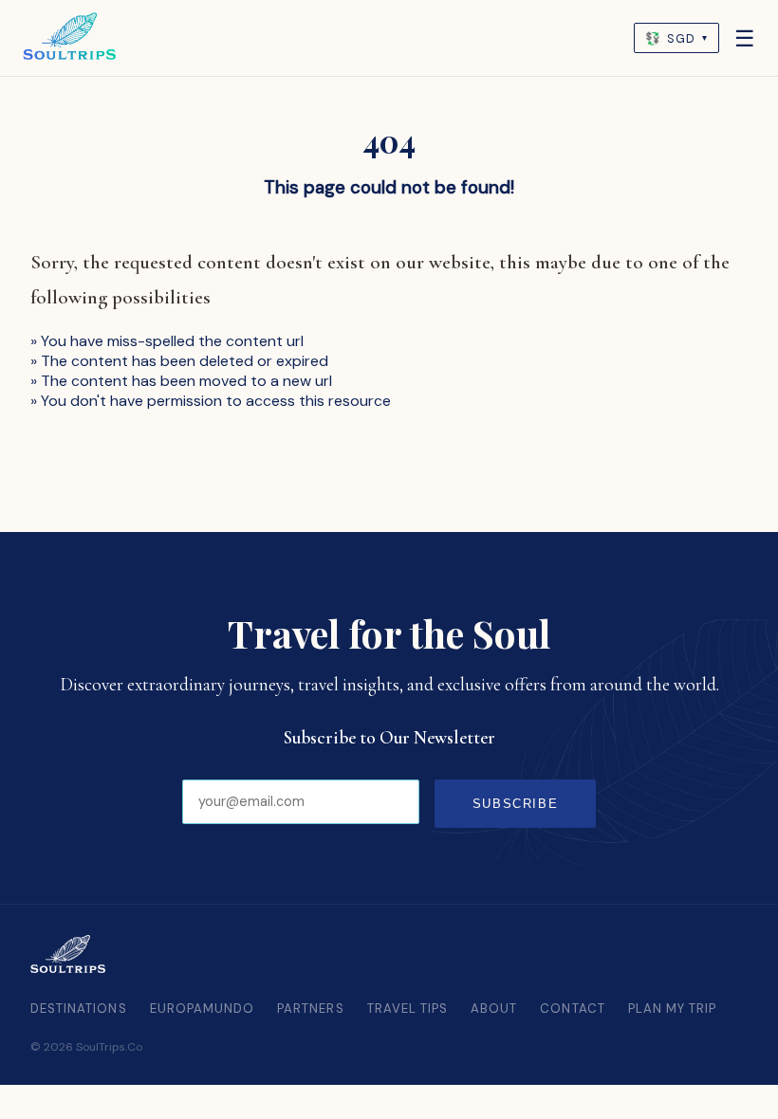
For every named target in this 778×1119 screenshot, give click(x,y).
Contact (572, 1008)
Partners (310, 1008)
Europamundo (202, 1008)
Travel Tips (408, 1008)
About (494, 1008)
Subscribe (515, 804)
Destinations (78, 1008)
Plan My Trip (672, 1008)
